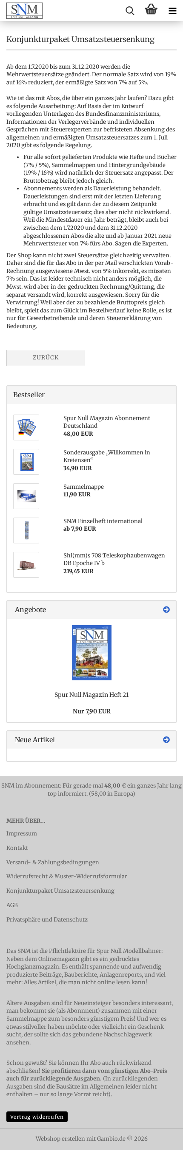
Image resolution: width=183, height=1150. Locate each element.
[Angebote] (166, 610)
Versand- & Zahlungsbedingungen (52, 862)
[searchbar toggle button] (129, 10)
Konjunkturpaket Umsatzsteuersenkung (60, 890)
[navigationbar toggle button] (172, 10)
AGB (12, 905)
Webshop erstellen (60, 1138)
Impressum (21, 833)
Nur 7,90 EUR (92, 711)
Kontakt (17, 848)
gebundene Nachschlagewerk (112, 1034)
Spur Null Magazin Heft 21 (91, 695)
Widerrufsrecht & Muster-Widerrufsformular (66, 876)
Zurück (46, 357)
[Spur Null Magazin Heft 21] (92, 652)
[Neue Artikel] (166, 740)
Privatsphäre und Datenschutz (47, 919)
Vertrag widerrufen (37, 1117)
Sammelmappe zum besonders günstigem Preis (70, 1018)
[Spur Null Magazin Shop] (21, 10)
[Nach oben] (159, 1137)
